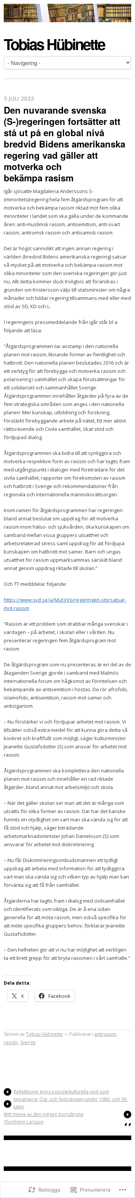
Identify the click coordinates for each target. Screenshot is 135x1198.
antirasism (105, 1034)
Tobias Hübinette (54, 44)
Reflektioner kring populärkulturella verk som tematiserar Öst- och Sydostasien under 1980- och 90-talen (71, 1099)
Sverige (28, 1042)
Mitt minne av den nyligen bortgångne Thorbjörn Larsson (44, 1118)
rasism (11, 1042)
